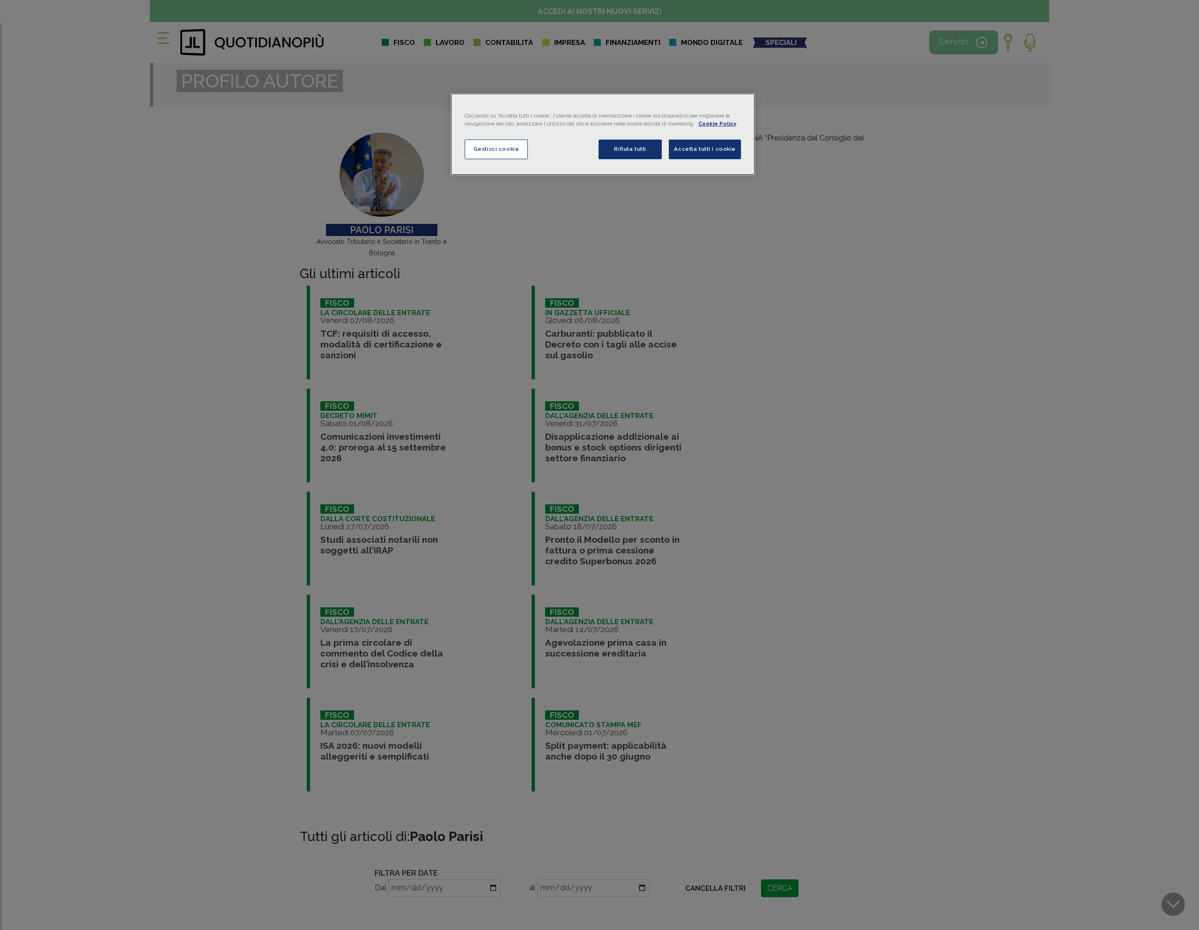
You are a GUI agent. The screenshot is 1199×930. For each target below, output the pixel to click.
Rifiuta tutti (630, 149)
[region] (603, 134)
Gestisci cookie (496, 149)
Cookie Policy (717, 123)
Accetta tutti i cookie (705, 149)
